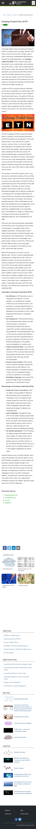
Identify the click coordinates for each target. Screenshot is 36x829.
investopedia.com (10, 497)
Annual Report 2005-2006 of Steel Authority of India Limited (17, 669)
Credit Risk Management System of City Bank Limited (16, 678)
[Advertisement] (18, 526)
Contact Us (8, 814)
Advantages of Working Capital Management (16, 645)
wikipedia (8, 503)
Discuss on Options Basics (11, 642)
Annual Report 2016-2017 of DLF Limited (15, 673)
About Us (7, 810)
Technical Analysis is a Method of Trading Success (17, 649)
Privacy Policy (24, 814)
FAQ (22, 810)
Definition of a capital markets (12, 635)
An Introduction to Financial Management (15, 686)
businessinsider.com (11, 495)
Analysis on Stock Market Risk (12, 682)
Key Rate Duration (9, 652)
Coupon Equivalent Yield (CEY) (12, 639)
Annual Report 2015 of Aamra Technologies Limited (18, 664)
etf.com (7, 500)
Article (5, 24)
